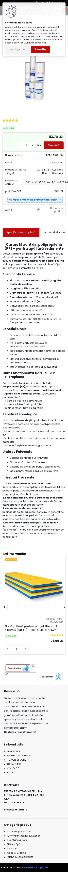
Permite (40, 49)
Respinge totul (17, 49)
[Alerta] (50, 210)
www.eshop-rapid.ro (35, 867)
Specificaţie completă (21, 232)
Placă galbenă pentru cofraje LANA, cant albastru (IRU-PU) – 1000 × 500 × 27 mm (31, 628)
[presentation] (4, 607)
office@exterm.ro (15, 809)
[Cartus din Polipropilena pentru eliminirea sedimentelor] (34, 72)
